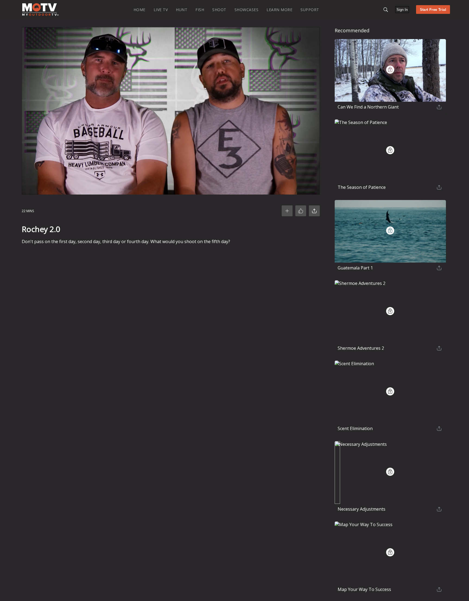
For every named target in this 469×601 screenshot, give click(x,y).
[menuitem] (139, 9)
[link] (40, 9)
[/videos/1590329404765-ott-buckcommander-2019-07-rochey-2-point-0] (40, 14)
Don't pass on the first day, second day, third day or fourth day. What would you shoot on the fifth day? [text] (126, 241)
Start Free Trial (433, 10)
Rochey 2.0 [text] (41, 229)
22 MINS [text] (28, 211)
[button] (385, 9)
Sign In (402, 10)
